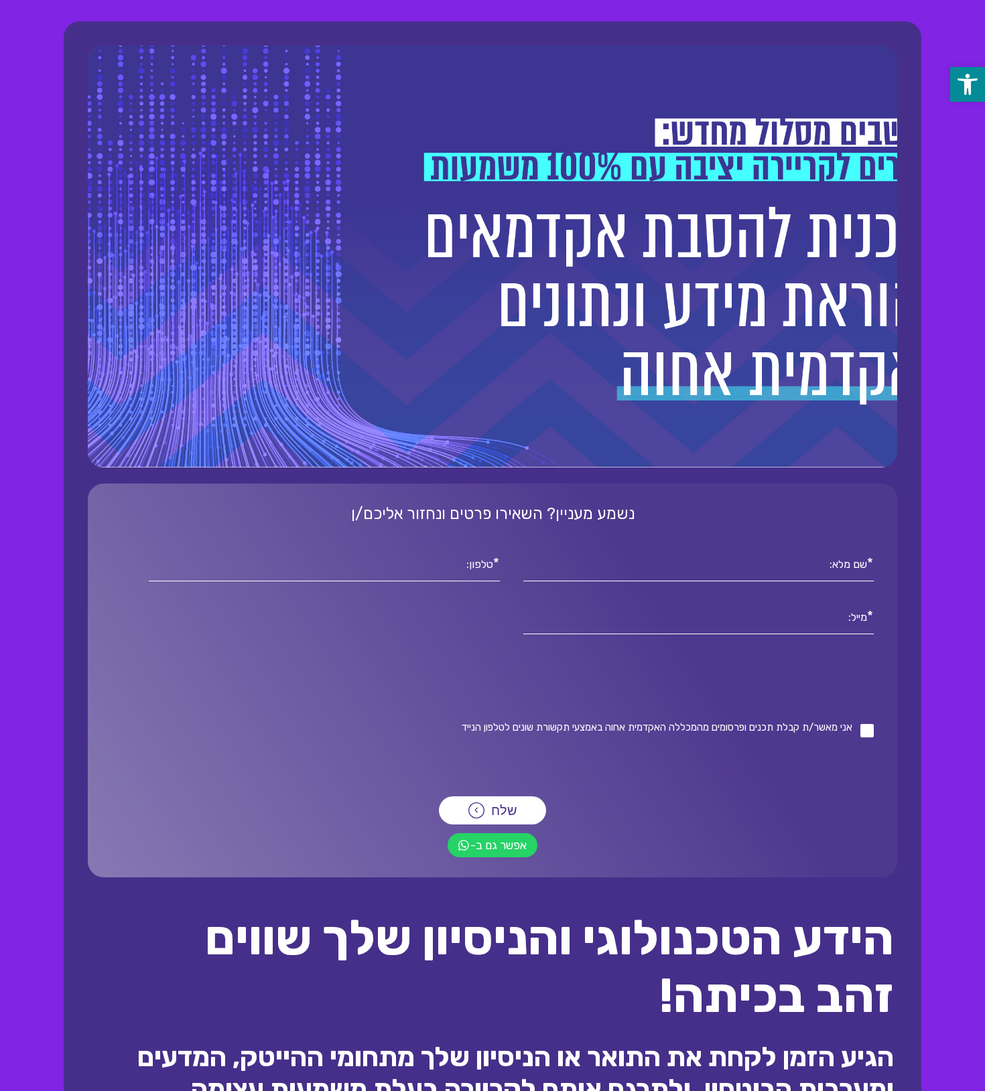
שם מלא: (848, 563)
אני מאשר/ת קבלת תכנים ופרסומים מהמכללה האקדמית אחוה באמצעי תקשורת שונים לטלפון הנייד (657, 727)
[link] (967, 84)
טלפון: (479, 563)
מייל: (857, 616)
